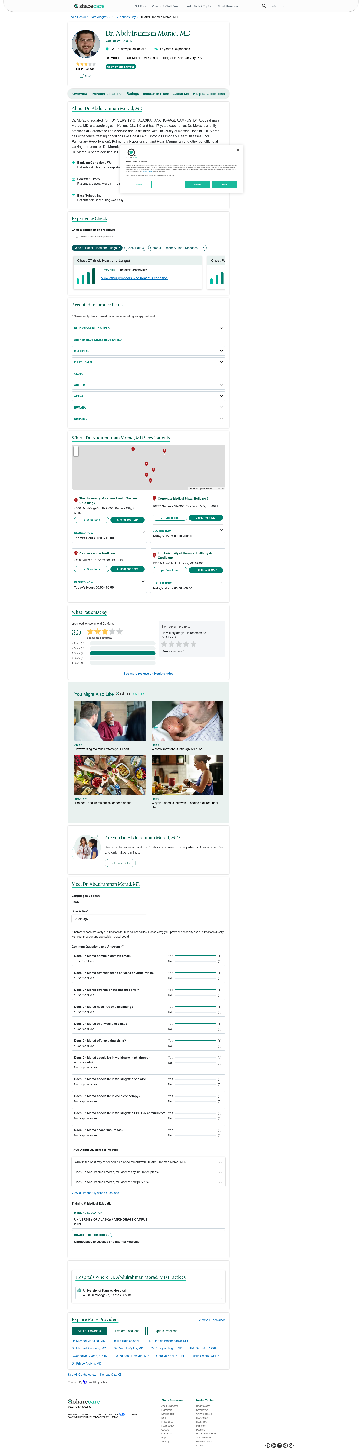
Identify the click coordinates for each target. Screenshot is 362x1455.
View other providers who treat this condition (134, 277)
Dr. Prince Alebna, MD (86, 1363)
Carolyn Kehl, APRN (170, 1356)
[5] (193, 643)
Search (264, 5)
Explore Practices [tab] (165, 1331)
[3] (178, 643)
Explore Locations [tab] (127, 1331)
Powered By (75, 1382)
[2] (171, 643)
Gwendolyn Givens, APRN (89, 1356)
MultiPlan (81, 351)
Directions (93, 520)
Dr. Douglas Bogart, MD (167, 1348)
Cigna (78, 373)
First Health (83, 362)
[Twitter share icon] (285, 1446)
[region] (181, 169)
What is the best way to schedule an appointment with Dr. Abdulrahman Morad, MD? (130, 1162)
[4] (186, 643)
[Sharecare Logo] (90, 6)
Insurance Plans (156, 93)
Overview (79, 93)
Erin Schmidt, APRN (203, 1348)
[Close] (238, 150)
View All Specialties (212, 1320)
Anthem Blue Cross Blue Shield (98, 339)
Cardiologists (99, 17)
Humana (80, 407)
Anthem (79, 385)
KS (114, 17)
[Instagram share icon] (274, 1446)
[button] (122, 946)
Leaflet (192, 488)
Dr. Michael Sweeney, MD (89, 1348)
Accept (224, 184)
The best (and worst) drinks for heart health (102, 803)
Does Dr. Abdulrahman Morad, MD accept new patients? (112, 1182)
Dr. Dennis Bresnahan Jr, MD (168, 1341)
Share (88, 76)
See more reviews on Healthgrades (148, 673)
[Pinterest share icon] (291, 1446)
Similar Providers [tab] (89, 1331)
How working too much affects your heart (101, 749)
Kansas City (128, 17)
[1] (163, 643)
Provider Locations (107, 93)
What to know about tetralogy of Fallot (177, 749)
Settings (139, 184)
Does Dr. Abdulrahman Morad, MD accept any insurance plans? (117, 1172)
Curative (80, 419)
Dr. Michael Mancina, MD (88, 1341)
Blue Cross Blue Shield (92, 328)
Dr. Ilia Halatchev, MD (127, 1341)
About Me (181, 93)
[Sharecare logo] (109, 1401)
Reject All (197, 184)
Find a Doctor (77, 17)
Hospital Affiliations (209, 93)
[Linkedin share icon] (279, 1446)
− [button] (76, 454)
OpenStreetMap (206, 488)
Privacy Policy (147, 171)
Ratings (133, 93)
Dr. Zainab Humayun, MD (132, 1356)
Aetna (78, 396)
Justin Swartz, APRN (206, 1356)
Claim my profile (120, 863)
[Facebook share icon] (268, 1446)
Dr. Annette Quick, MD (128, 1348)
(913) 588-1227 (129, 519)
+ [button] (76, 449)
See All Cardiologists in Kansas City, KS (95, 1374)
